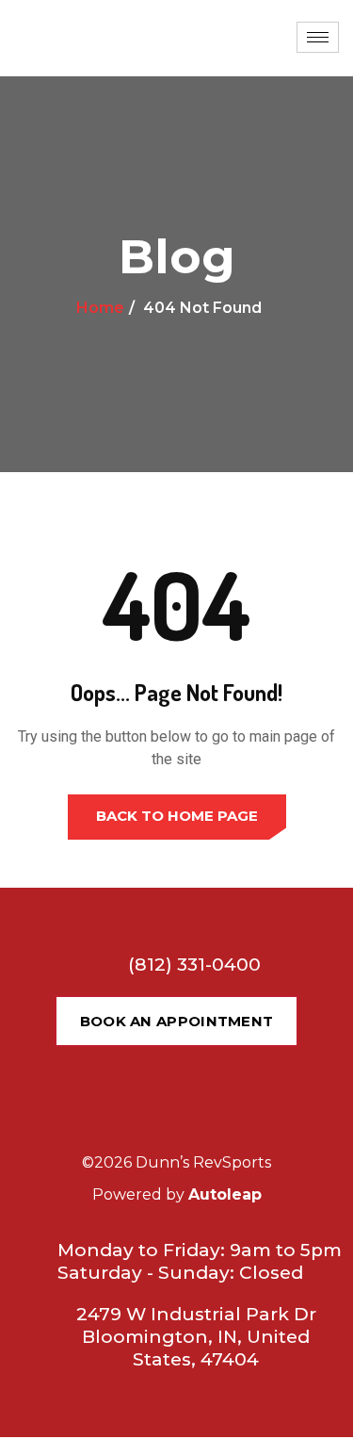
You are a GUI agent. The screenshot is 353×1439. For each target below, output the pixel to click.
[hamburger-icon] (318, 37)
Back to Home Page (177, 816)
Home (100, 308)
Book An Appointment (177, 1021)
